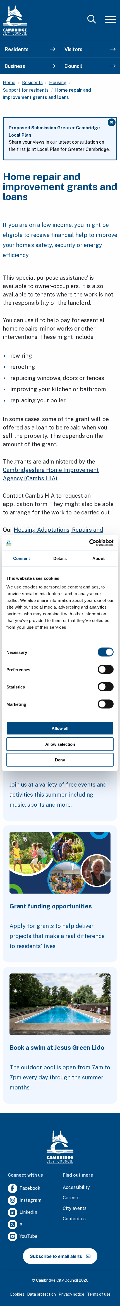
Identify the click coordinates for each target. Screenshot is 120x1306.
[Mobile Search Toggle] (92, 19)
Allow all (60, 728)
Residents (16, 49)
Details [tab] (60, 558)
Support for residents (26, 90)
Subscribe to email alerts (56, 1256)
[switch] (106, 669)
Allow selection (60, 744)
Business (14, 66)
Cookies (17, 1294)
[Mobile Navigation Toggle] (110, 19)
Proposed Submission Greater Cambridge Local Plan (54, 131)
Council (73, 66)
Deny (60, 760)
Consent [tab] (21, 558)
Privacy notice (71, 1294)
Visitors (73, 49)
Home (9, 82)
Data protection (41, 1294)
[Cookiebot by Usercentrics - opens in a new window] (89, 543)
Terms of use (99, 1294)
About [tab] (98, 558)
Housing (57, 82)
